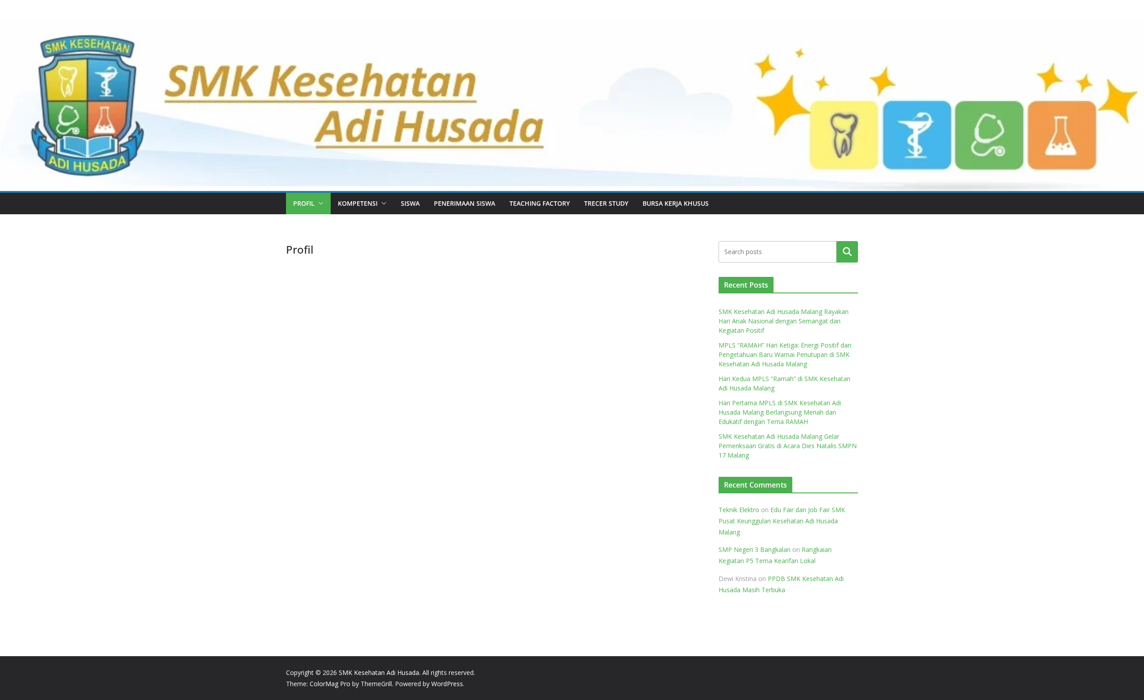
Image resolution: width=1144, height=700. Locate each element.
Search (847, 251)
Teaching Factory (539, 203)
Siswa (410, 203)
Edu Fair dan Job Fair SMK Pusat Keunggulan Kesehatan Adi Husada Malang (782, 520)
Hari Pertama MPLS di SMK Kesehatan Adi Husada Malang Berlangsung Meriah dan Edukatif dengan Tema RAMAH (780, 412)
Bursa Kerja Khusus (676, 203)
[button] (319, 203)
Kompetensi (358, 203)
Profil (304, 203)
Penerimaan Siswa (464, 203)
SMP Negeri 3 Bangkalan (755, 549)
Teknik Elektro (739, 509)
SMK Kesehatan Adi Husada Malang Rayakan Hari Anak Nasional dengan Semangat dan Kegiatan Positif (784, 321)
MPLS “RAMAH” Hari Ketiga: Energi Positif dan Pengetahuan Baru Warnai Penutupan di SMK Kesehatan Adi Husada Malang (785, 354)
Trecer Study (606, 203)
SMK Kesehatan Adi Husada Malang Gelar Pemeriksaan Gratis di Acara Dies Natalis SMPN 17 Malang (788, 445)
